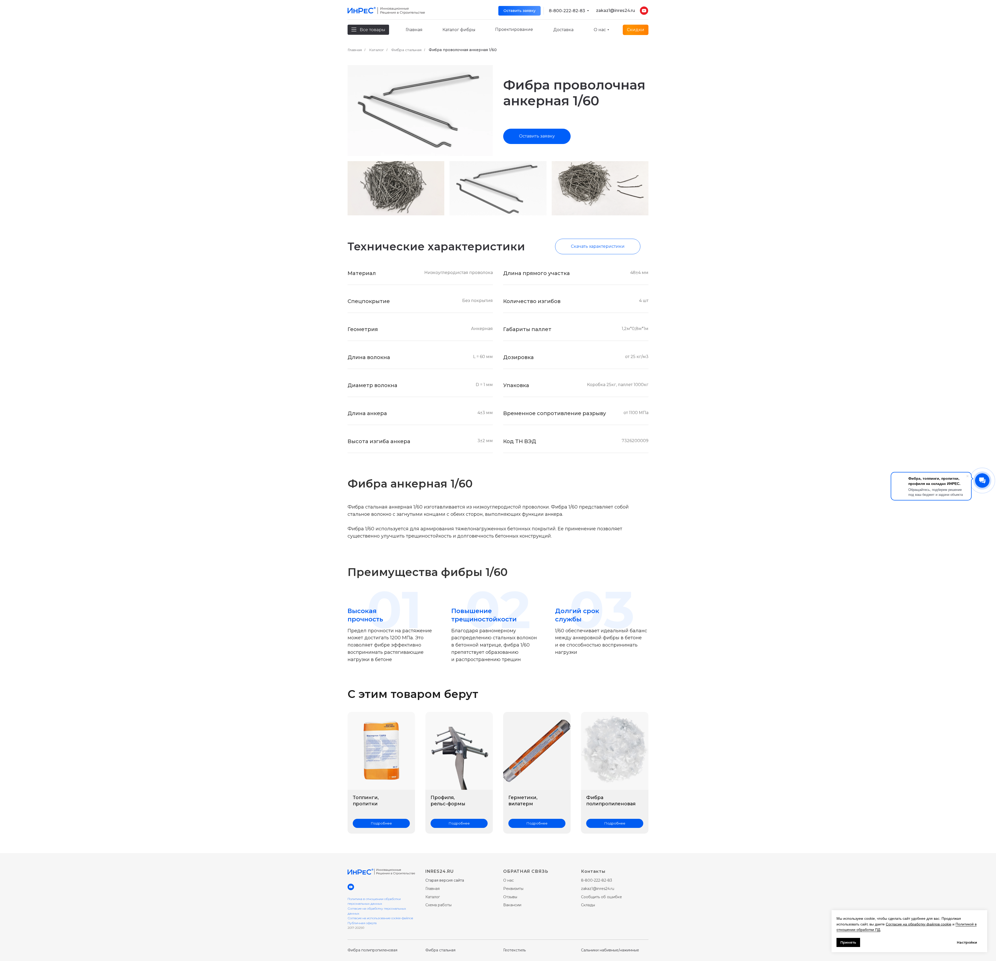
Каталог (376, 49)
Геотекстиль (514, 950)
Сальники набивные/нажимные (610, 950)
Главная (355, 49)
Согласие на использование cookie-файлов (380, 918)
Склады (588, 905)
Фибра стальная (406, 49)
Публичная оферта (362, 923)
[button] (519, 11)
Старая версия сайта (444, 880)
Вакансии (512, 905)
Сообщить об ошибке (601, 897)
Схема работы (438, 905)
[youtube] (351, 887)
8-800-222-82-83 (567, 10)
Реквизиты (513, 888)
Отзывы (510, 897)
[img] (588, 10)
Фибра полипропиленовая (372, 950)
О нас (508, 880)
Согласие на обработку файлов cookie (918, 924)
